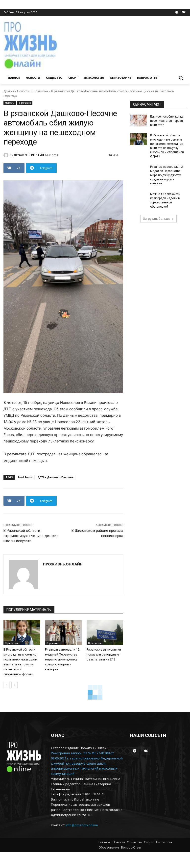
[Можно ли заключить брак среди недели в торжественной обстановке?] (138, 198)
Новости (23, 91)
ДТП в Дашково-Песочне (55, 477)
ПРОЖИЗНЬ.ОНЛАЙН (29, 155)
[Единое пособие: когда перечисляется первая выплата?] (138, 120)
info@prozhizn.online (82, 825)
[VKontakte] (184, 12)
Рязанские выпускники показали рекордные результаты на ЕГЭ (104, 654)
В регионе (40, 91)
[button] (181, 78)
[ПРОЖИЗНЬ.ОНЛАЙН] (6, 155)
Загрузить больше (156, 219)
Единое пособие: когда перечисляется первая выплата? (166, 121)
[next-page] (14, 685)
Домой (8, 91)
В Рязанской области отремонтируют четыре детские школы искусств (30, 535)
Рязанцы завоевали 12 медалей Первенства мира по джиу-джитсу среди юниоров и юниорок (62, 659)
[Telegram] (177, 12)
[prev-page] (6, 685)
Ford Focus (25, 477)
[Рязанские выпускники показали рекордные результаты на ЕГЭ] (105, 633)
